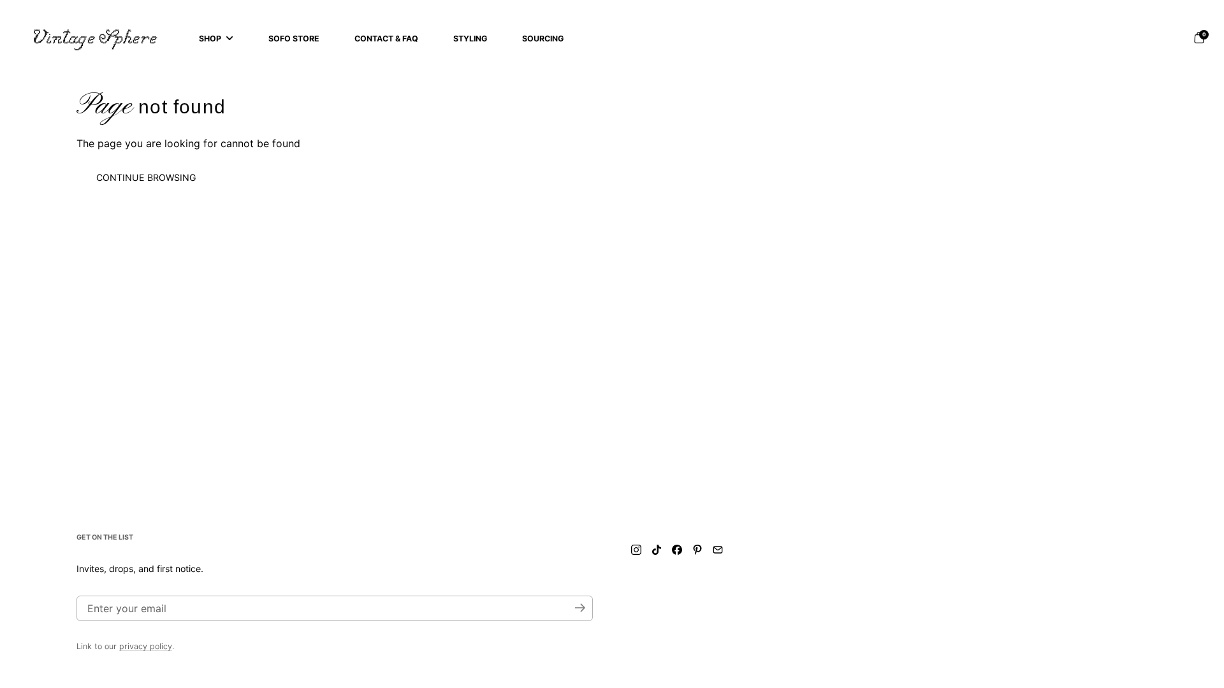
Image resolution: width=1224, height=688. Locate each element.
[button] (1199, 37)
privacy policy (145, 646)
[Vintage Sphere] (95, 38)
